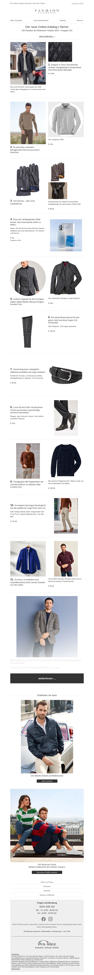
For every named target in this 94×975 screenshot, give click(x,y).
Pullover (47, 886)
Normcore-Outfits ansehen (47, 872)
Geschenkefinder (41, 20)
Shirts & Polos (47, 882)
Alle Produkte (16, 20)
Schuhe (47, 891)
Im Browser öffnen (78, 3)
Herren (80, 20)
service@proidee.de (18, 958)
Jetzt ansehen (47, 781)
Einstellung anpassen (32, 931)
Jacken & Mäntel (47, 895)
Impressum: (15, 954)
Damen (63, 20)
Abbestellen (46, 931)
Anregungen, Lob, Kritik (61, 931)
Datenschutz (16, 969)
